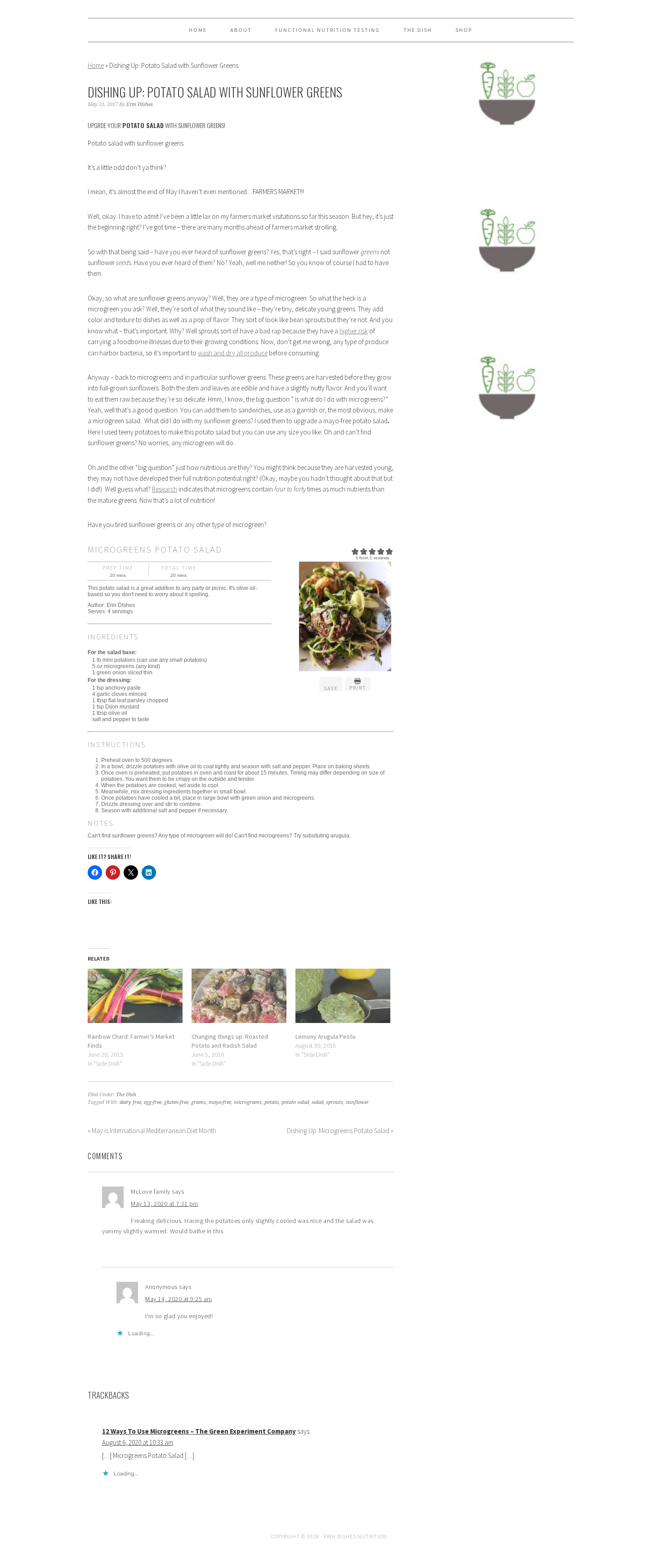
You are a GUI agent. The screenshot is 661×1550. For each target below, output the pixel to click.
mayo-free (220, 1102)
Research (164, 489)
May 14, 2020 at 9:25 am (178, 1299)
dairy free (130, 1102)
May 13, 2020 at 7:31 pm (164, 1204)
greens (198, 1102)
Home (96, 65)
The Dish (126, 1095)
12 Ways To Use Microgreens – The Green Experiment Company (199, 1431)
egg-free (152, 1102)
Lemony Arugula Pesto (325, 1036)
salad (317, 1102)
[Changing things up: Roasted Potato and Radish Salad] (239, 996)
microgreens (248, 1102)
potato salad (295, 1102)
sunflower (357, 1102)
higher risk (353, 331)
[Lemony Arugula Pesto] (342, 996)
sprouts (334, 1102)
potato (271, 1102)
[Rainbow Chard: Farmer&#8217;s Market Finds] (135, 996)
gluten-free (176, 1102)
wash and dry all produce (233, 353)
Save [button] (331, 688)
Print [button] (357, 688)
